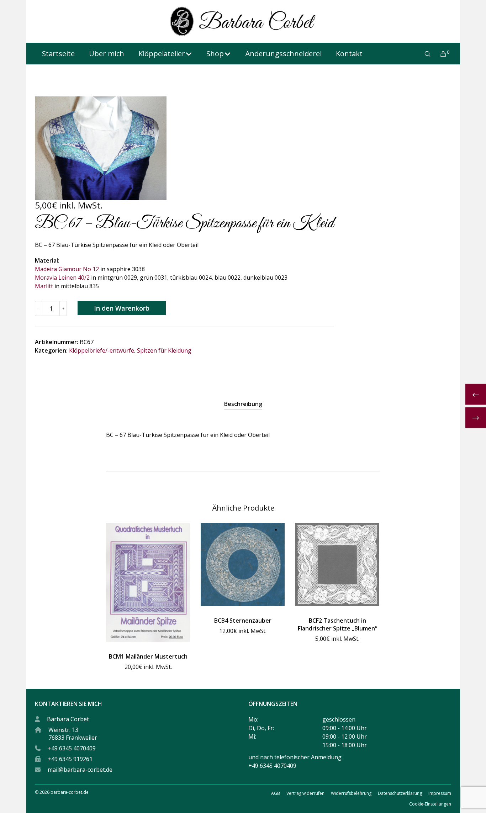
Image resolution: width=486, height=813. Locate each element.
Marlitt (44, 286)
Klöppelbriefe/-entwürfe (101, 350)
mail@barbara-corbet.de (80, 770)
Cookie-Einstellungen (430, 804)
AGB (275, 793)
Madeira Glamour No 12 (67, 269)
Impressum (439, 793)
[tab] (243, 403)
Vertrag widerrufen (305, 793)
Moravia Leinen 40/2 (62, 277)
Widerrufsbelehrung (351, 793)
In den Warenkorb (121, 308)
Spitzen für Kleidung (164, 350)
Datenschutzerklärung (400, 793)
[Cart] (439, 53)
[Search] (423, 53)
